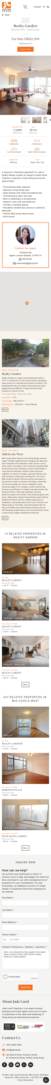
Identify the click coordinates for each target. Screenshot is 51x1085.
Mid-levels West (12, 454)
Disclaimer (28, 1080)
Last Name (8, 910)
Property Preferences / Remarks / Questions (24, 947)
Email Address (9, 922)
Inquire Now (25, 49)
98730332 (27, 259)
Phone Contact (9, 934)
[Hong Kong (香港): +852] (5, 939)
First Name (8, 898)
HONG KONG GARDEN (14, 836)
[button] (1, 120)
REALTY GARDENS (12, 744)
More (5, 409)
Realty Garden (11, 374)
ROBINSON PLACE (12, 790)
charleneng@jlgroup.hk (27, 263)
